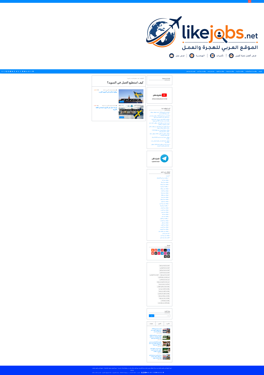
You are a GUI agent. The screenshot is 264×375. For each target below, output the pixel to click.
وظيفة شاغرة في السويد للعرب (108, 92)
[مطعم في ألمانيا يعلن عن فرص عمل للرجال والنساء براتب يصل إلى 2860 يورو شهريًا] (166, 343)
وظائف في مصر (165, 216)
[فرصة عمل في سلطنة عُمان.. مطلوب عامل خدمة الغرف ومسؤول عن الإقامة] (166, 350)
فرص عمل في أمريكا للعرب (164, 279)
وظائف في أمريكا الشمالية (251, 71)
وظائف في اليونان (164, 201)
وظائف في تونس (164, 212)
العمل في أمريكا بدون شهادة (164, 265)
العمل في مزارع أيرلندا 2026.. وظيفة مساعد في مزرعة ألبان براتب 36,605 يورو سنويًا (155, 337)
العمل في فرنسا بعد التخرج (164, 272)
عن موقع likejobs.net (124, 372)
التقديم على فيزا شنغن (190, 71)
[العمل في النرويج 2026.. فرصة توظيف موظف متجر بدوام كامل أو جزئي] (166, 330)
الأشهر (159, 323)
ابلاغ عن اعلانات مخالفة (96, 372)
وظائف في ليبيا (165, 214)
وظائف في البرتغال (164, 199)
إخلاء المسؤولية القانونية (106, 372)
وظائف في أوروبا (240, 71)
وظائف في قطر (165, 222)
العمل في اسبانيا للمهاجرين (164, 267)
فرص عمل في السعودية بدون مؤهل (163, 281)
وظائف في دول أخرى (201, 71)
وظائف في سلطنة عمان (163, 231)
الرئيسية (260, 71)
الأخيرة (168, 323)
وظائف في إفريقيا (230, 71)
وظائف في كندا (165, 180)
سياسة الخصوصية (115, 372)
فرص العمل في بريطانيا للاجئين (163, 277)
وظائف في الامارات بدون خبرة (164, 288)
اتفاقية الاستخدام (133, 372)
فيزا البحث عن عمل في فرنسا (164, 284)
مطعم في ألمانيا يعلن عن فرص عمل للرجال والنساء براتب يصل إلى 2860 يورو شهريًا (155, 343)
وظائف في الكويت (164, 224)
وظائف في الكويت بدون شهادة (164, 291)
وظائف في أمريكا (164, 182)
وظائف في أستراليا (164, 184)
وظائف (141, 78)
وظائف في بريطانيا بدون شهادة (164, 295)
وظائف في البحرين (164, 227)
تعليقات (151, 323)
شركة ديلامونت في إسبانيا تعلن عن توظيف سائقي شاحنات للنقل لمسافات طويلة (155, 357)
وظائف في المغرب (164, 210)
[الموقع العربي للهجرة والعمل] (202, 36)
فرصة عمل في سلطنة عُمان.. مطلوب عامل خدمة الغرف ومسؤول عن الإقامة (155, 350)
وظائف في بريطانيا (164, 188)
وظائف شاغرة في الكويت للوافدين (163, 286)
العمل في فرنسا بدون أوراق (164, 270)
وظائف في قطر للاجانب (165, 300)
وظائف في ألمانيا (164, 190)
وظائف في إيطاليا (164, 195)
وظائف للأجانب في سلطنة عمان (163, 302)
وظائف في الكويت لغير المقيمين (163, 293)
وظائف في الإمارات (164, 220)
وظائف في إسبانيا (164, 193)
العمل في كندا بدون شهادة (164, 274)
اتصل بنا (138, 372)
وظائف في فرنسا (164, 197)
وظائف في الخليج (220, 71)
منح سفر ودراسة (211, 71)
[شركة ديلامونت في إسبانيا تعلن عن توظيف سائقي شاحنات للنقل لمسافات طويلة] (166, 357)
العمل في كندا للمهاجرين (154, 274)
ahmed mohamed (112, 90)
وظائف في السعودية (164, 229)
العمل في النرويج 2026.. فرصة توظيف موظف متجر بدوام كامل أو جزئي (156, 330)
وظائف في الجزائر (164, 207)
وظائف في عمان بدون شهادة (164, 298)
